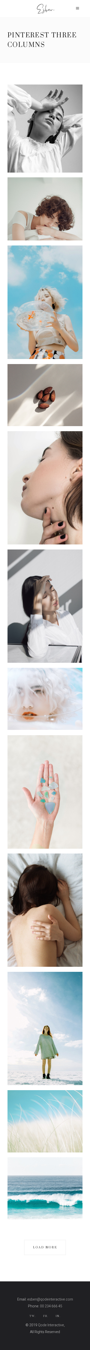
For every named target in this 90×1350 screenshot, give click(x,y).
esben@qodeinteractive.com (50, 1299)
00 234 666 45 (51, 1306)
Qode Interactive (51, 1325)
